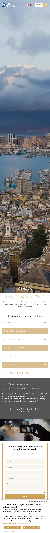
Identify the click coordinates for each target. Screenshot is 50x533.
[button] (46, 5)
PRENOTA (39, 5)
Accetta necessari (31, 528)
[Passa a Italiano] (27, 4)
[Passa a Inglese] (30, 4)
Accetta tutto (12, 528)
